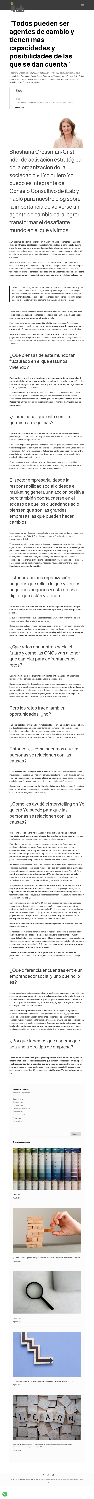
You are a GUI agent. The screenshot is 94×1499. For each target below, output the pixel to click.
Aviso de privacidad (18, 1479)
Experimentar (17, 1318)
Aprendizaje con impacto (21, 1093)
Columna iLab (18, 1102)
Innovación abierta (19, 1115)
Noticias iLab (17, 1121)
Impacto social (18, 1112)
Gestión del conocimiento (21, 1108)
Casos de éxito (18, 1099)
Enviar (44, 1490)
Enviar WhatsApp (32, 1479)
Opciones (16, 1194)
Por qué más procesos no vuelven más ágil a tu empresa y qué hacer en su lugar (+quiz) (43, 1381)
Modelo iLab (17, 1118)
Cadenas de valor (19, 1096)
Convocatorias (18, 1105)
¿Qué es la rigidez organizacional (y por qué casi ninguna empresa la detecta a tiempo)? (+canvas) (47, 1258)
